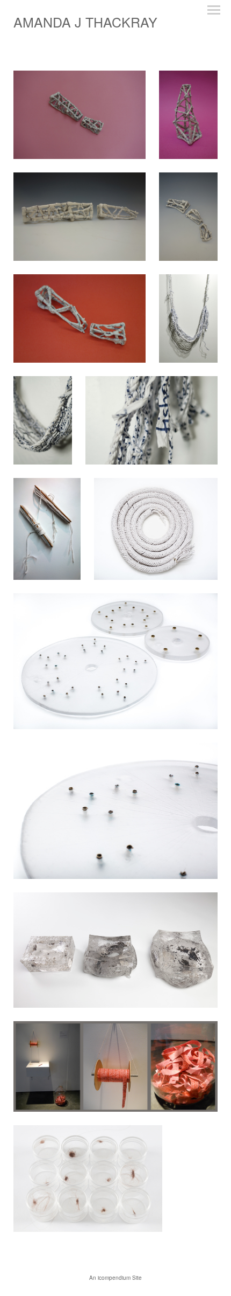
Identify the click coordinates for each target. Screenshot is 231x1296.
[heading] (85, 24)
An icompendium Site (115, 1277)
